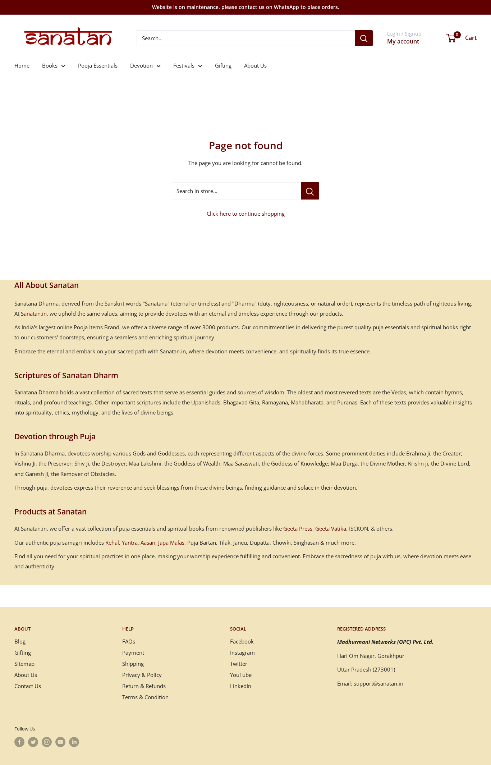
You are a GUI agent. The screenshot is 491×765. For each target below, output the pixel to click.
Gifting (223, 65)
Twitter (238, 663)
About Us (255, 65)
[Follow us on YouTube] (60, 742)
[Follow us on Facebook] (19, 742)
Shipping (133, 663)
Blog (20, 641)
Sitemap (24, 663)
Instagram (242, 652)
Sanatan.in (34, 313)
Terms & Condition (145, 697)
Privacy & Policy (142, 674)
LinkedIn (240, 686)
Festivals (183, 65)
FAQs (128, 641)
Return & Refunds (144, 686)
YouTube (241, 674)
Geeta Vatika (330, 528)
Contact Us (27, 686)
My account (403, 41)
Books (50, 65)
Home (21, 65)
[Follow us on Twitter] (33, 742)
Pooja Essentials (98, 65)
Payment (133, 652)
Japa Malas (171, 542)
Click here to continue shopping (246, 213)
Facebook (242, 641)
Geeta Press (297, 528)
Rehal (112, 542)
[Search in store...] (310, 191)
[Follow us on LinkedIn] (74, 742)
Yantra (130, 542)
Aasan (148, 542)
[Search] (364, 38)
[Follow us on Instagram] (47, 742)
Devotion (141, 65)
